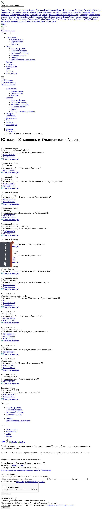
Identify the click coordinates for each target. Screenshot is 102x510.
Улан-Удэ (72, 19)
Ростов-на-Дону (56, 17)
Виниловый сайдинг (20, 53)
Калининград (67, 12)
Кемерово (84, 12)
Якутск (44, 21)
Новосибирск (94, 15)
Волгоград (88, 10)
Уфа (87, 19)
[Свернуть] (12, 242)
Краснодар (14, 15)
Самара (72, 17)
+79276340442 (9, 202)
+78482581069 (9, 155)
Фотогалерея (11, 73)
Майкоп (52, 15)
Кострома (5, 15)
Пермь (28, 17)
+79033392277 (9, 285)
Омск (3, 17)
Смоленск (12, 19)
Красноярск (24, 15)
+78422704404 (9, 186)
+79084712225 (9, 303)
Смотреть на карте (11, 159)
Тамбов (41, 19)
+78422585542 (9, 231)
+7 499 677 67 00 (8, 31)
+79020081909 (9, 397)
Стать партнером (8, 82)
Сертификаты (17, 42)
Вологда (96, 10)
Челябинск (15, 21)
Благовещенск (50, 10)
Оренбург (15, 17)
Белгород (40, 10)
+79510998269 (9, 157)
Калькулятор (11, 66)
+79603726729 (9, 381)
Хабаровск (93, 19)
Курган (33, 15)
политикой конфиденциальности (60, 505)
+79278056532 (9, 287)
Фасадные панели (18, 55)
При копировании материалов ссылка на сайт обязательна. (26, 470)
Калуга (77, 12)
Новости (9, 71)
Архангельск (13, 10)
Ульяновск (80, 19)
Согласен (5, 508)
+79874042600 (9, 338)
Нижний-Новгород (71, 15)
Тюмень (64, 19)
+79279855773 (9, 368)
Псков (46, 17)
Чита (22, 21)
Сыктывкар (33, 19)
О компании (11, 37)
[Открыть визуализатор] (6, 254)
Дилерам (9, 62)
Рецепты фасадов (18, 48)
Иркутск (40, 12)
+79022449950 (9, 365)
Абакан (4, 10)
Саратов (4, 19)
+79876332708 (9, 352)
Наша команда (17, 40)
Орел (8, 17)
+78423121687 (9, 394)
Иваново (25, 12)
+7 (4, 300)
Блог (8, 69)
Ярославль (51, 21)
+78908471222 (9, 336)
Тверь (47, 19)
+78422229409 (9, 334)
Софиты (14, 57)
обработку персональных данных (30, 482)
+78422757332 (9, 320)
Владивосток (68, 10)
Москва (59, 15)
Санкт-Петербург (83, 17)
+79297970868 (9, 215)
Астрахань (23, 10)
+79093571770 (9, 170)
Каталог (9, 46)
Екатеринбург (15, 12)
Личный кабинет (8, 84)
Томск (53, 19)
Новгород (84, 15)
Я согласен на (24, 482)
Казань (58, 12)
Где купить (10, 64)
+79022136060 (9, 233)
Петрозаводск (37, 17)
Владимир (79, 10)
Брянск (60, 10)
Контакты (15, 44)
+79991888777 (9, 305)
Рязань (66, 17)
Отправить (6, 494)
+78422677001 (9, 318)
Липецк (45, 15)
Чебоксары (5, 21)
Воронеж (5, 12)
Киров (92, 12)
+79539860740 (9, 217)
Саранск (94, 17)
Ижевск (32, 12)
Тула (58, 19)
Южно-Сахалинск (32, 21)
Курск (38, 15)
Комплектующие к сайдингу (23, 60)
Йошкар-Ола (49, 12)
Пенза (22, 17)
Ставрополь (22, 19)
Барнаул (32, 10)
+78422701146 (9, 184)
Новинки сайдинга (19, 51)
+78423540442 (9, 199)
